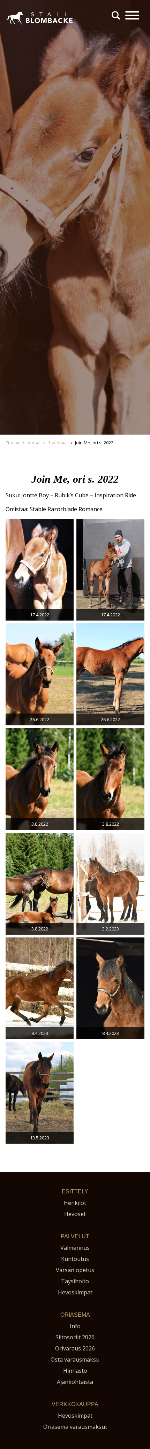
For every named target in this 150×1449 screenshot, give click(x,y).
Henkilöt (75, 1203)
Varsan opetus (75, 1270)
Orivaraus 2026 (75, 1348)
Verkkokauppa (75, 1404)
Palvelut (75, 1236)
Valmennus (75, 1248)
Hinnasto (75, 1370)
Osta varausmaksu (75, 1359)
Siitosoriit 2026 (75, 1337)
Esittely (75, 1191)
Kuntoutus (75, 1259)
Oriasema (75, 1315)
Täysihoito (75, 1281)
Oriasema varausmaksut (75, 1427)
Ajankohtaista (75, 1382)
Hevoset (75, 1214)
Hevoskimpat (75, 1292)
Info (75, 1326)
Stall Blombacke (26, 27)
